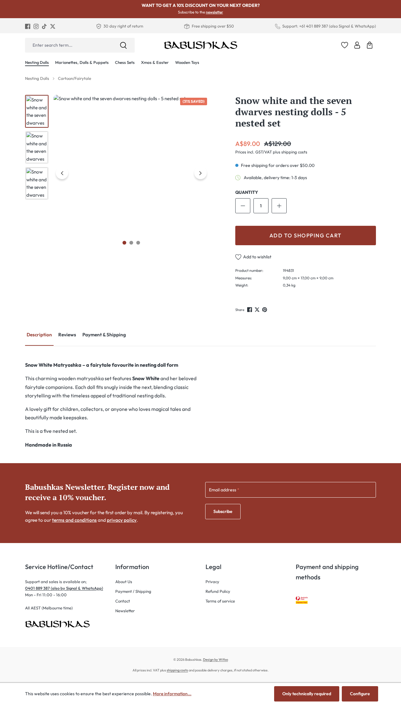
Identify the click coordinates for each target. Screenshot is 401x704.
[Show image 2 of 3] (131, 243)
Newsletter (125, 610)
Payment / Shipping (133, 591)
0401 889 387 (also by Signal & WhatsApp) (64, 588)
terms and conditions (74, 520)
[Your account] (357, 45)
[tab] (39, 335)
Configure (360, 693)
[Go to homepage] (200, 45)
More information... (172, 693)
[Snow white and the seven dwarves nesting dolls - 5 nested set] (131, 173)
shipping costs (177, 670)
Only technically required (306, 693)
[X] (52, 26)
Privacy (212, 581)
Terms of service (220, 600)
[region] (117, 173)
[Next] (200, 173)
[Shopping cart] (369, 45)
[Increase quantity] (279, 205)
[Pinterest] (265, 309)
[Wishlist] (344, 45)
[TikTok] (44, 26)
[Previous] (62, 173)
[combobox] (68, 45)
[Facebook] (27, 26)
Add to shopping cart (305, 235)
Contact (122, 600)
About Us (123, 581)
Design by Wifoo (215, 659)
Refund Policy (218, 591)
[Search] (123, 45)
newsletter (214, 12)
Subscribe (222, 511)
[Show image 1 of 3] (124, 243)
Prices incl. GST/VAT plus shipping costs (271, 151)
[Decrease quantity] (242, 205)
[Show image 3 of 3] (138, 243)
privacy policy (122, 520)
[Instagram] (36, 26)
